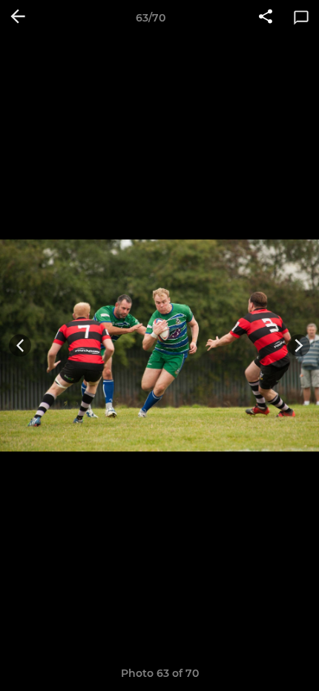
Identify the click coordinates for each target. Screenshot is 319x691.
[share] (265, 17)
